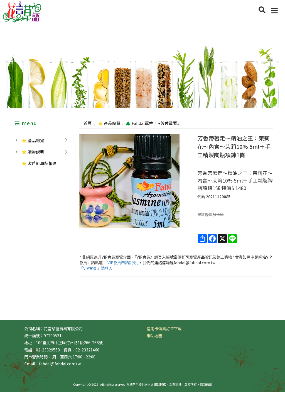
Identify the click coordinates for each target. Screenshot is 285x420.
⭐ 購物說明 (32, 152)
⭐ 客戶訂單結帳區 (39, 163)
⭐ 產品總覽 (32, 140)
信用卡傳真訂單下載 (164, 328)
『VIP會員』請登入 (95, 268)
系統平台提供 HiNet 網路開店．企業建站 (153, 384)
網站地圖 (154, 335)
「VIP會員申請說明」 (121, 262)
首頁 (87, 123)
